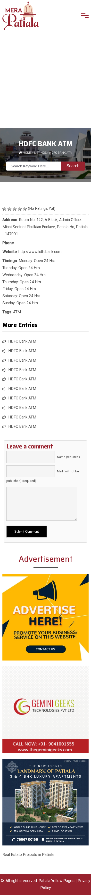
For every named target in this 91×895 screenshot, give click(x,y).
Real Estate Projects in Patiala (28, 854)
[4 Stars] (20, 209)
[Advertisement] (45, 80)
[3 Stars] (15, 209)
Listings (40, 152)
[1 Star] (4, 209)
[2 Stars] (9, 209)
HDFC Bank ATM (22, 341)
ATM (17, 312)
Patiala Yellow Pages (56, 880)
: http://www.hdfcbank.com (31, 251)
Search (72, 165)
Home (27, 152)
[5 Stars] (25, 209)
